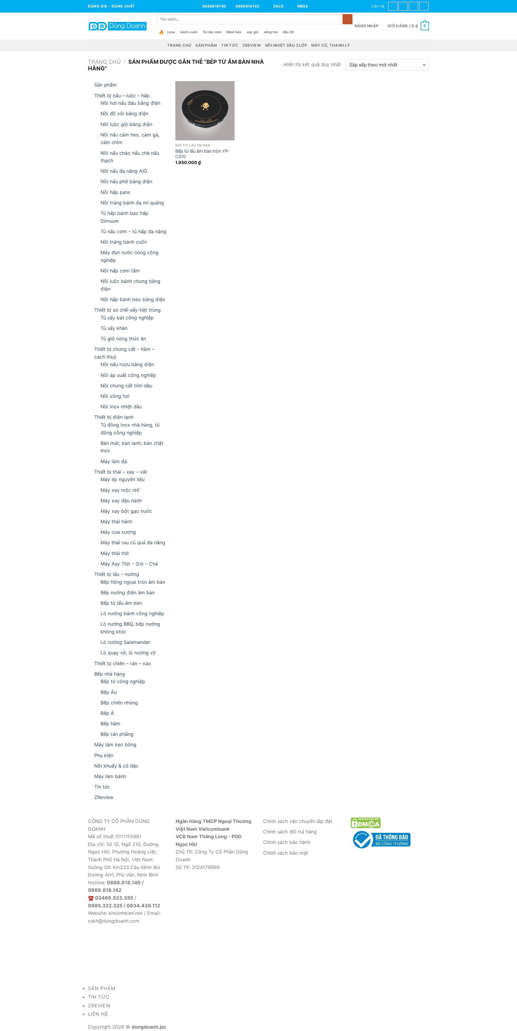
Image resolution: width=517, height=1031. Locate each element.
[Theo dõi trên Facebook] (393, 6)
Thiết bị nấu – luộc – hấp (122, 95)
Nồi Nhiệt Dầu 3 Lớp (286, 45)
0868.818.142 (104, 890)
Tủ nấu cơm (212, 32)
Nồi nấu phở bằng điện (126, 181)
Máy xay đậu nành (121, 501)
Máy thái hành (116, 521)
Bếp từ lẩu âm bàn (121, 603)
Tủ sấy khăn (114, 328)
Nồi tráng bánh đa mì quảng (132, 203)
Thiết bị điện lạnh (113, 417)
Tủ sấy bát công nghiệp (127, 318)
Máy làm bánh (110, 776)
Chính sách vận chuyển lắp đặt (297, 821)
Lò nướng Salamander (125, 642)
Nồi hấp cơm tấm (120, 271)
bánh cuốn (188, 32)
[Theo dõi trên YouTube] (424, 6)
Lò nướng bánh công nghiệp (132, 613)
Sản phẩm (206, 45)
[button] (366, 26)
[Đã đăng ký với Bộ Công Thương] (380, 839)
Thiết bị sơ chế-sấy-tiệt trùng (127, 310)
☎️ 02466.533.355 (110, 898)
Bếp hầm (110, 724)
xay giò (252, 32)
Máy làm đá (114, 461)
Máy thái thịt (115, 553)
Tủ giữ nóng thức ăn (123, 339)
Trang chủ (179, 45)
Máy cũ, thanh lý (330, 45)
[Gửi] (347, 19)
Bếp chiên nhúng (119, 703)
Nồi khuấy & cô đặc (116, 766)
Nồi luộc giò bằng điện (126, 124)
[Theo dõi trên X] (403, 6)
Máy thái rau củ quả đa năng (133, 542)
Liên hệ (377, 6)
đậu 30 (288, 32)
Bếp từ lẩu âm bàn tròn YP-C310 (202, 153)
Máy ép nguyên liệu (123, 479)
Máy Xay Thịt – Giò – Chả (129, 564)
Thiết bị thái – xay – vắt (120, 472)
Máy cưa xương (118, 532)
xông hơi (271, 32)
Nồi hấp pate (115, 192)
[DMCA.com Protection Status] (366, 822)
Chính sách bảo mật (285, 853)
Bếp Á (107, 713)
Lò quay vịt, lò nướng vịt (128, 653)
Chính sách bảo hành (286, 842)
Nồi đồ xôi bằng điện (124, 113)
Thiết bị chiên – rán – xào (122, 663)
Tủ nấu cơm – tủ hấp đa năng (133, 231)
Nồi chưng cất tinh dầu (126, 386)
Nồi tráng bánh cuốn (124, 242)
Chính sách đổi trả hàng (290, 832)
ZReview (251, 45)
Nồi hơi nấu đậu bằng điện (130, 103)
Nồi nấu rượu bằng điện (127, 364)
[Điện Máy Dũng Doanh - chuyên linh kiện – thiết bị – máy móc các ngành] (118, 26)
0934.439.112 (143, 906)
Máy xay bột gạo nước (126, 511)
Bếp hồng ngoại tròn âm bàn (133, 582)
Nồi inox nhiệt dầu (121, 407)
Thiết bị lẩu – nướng (116, 574)
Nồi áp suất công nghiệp (128, 375)
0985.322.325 (105, 906)
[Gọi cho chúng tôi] (413, 6)
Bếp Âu (109, 692)
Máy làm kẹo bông (115, 745)
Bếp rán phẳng (117, 734)
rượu (171, 32)
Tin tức (229, 45)
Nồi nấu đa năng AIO (124, 171)
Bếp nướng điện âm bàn (128, 592)
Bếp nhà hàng (109, 674)
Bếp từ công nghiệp (123, 681)
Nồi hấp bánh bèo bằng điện (133, 299)
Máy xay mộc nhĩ (120, 490)
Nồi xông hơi (115, 396)
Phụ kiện (103, 755)
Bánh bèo (234, 32)
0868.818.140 (124, 883)
